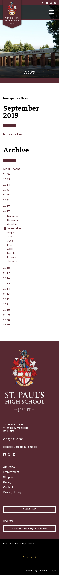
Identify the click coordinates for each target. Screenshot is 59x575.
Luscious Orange (47, 570)
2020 (6, 205)
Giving (7, 482)
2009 (6, 315)
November (13, 220)
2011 (6, 304)
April (10, 249)
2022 (6, 195)
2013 (6, 294)
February (12, 257)
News (25, 98)
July (9, 236)
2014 (6, 288)
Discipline (29, 509)
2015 (6, 283)
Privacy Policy (12, 492)
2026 (6, 174)
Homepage (10, 98)
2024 (6, 184)
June (10, 240)
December (13, 216)
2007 (6, 325)
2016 (6, 278)
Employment (11, 472)
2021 (6, 200)
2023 (6, 189)
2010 (6, 309)
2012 (6, 299)
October (12, 224)
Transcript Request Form (29, 528)
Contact (8, 487)
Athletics (9, 467)
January (12, 261)
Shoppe (8, 477)
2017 (6, 273)
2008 (6, 320)
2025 (6, 179)
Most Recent (11, 168)
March (11, 253)
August (11, 232)
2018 (6, 267)
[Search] (42, 2)
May (9, 245)
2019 (6, 210)
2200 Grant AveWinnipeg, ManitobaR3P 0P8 (16, 428)
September (14, 228)
